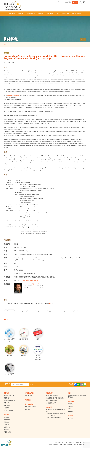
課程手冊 (70, 418)
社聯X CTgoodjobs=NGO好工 (54, 417)
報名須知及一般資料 (30, 406)
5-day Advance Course (13, 95)
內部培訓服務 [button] (76, 14)
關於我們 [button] (12, 14)
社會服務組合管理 (51, 403)
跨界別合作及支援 (9, 410)
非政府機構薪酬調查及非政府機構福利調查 (77, 396)
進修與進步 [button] (65, 14)
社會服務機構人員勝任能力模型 (55, 398)
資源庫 (69, 409)
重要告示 (71, 442)
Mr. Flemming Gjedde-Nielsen (32, 284)
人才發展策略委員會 (9, 400)
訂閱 (31, 384)
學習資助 (27, 409)
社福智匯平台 (71, 411)
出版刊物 (6, 408)
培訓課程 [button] (20, 14)
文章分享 (70, 406)
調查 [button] (58, 14)
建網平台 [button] (41, 14)
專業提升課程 (7, 427)
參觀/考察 (6, 429)
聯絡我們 (68, 2)
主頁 (5, 44)
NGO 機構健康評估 (51, 400)
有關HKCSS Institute (9, 395)
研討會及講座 (28, 395)
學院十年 (6, 403)
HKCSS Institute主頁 (61, 442)
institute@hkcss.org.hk (30, 280)
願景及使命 (7, 398)
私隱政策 (78, 442)
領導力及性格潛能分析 (52, 395)
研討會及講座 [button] (30, 14)
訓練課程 (6, 417)
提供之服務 (7, 405)
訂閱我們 (7, 384)
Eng (62, 2)
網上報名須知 (7, 432)
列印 (83, 39)
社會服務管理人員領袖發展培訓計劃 (55, 410)
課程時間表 (7, 419)
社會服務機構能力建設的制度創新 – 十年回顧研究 (55, 414)
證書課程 (6, 422)
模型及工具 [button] (50, 14)
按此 (50, 304)
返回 (6, 319)
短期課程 (6, 53)
